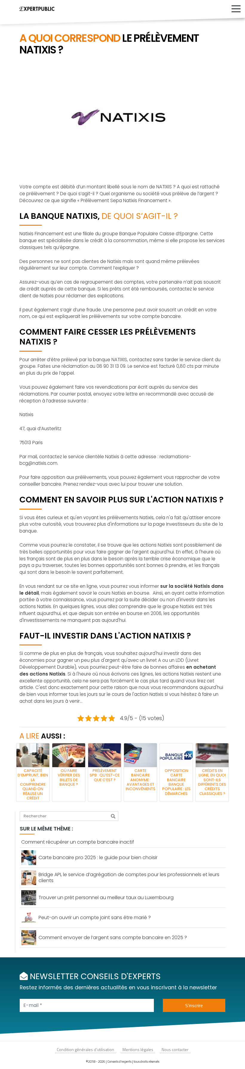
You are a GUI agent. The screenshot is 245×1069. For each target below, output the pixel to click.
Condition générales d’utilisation (85, 1049)
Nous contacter (175, 1049)
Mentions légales (137, 1049)
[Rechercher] (113, 816)
